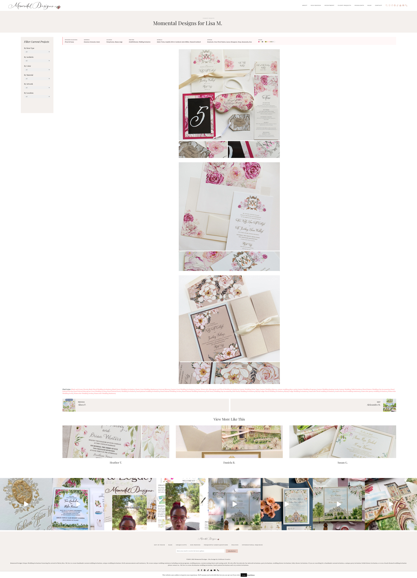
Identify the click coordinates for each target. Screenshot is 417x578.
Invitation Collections (71, 39)
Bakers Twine (161, 42)
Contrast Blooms (164, 389)
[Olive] (266, 42)
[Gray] (262, 42)
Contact (378, 5)
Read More (251, 575)
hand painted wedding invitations (148, 391)
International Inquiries (252, 545)
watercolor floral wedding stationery (347, 391)
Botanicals (210, 42)
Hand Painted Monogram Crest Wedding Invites (89, 391)
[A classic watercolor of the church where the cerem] (287, 504)
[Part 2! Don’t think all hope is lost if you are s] (130, 504)
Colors (260, 39)
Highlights (359, 5)
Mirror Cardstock (176, 42)
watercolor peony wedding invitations (374, 391)
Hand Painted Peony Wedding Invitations (121, 391)
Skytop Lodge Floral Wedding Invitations (269, 391)
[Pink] (269, 42)
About (304, 5)
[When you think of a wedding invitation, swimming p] (78, 504)
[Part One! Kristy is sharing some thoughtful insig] (182, 504)
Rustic (98, 42)
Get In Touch (159, 545)
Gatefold (167, 42)
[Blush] (259, 42)
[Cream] (261, 42)
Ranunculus (245, 42)
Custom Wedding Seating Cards (327, 389)
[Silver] (273, 42)
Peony (239, 42)
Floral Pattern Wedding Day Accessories (376, 389)
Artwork (209, 39)
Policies (235, 545)
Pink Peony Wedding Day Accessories (219, 391)
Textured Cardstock (195, 42)
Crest (215, 42)
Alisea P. (82, 404)
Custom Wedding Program (307, 389)
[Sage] (271, 42)
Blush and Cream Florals (79, 389)
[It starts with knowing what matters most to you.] (391, 504)
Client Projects (344, 5)
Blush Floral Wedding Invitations (100, 389)
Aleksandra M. (374, 404)
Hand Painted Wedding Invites (170, 391)
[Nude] (264, 42)
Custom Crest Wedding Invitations (182, 389)
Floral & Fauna (69, 42)
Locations (109, 39)
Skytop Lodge (118, 42)
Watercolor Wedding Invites (83, 393)
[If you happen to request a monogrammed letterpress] (26, 504)
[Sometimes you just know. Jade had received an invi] (339, 504)
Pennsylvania (110, 42)
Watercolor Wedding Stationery (105, 393)
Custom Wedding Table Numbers (350, 389)
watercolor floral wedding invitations (321, 391)
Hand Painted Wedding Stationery (193, 391)
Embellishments (133, 42)
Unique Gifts (181, 545)
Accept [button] (244, 575)
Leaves (228, 42)
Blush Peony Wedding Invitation (123, 389)
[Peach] (268, 42)
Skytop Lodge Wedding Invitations (296, 391)
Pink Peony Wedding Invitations (243, 391)
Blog (370, 5)
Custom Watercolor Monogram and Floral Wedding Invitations (216, 389)
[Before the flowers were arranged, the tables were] (234, 504)
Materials (159, 39)
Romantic (93, 42)
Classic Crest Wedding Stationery (146, 389)
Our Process (316, 5)
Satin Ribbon (185, 42)
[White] (275, 42)
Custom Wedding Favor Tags (249, 389)
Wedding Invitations (144, 42)
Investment (329, 5)
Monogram (234, 42)
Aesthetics (86, 39)
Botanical (86, 42)
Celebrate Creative (224, 559)
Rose (250, 42)
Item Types (131, 39)
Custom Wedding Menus (268, 389)
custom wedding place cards (287, 389)
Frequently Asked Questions (216, 545)
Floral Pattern (221, 42)
